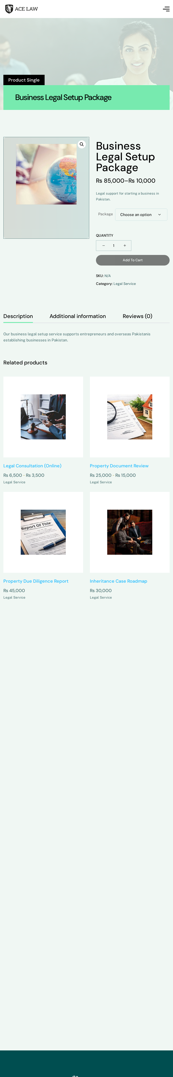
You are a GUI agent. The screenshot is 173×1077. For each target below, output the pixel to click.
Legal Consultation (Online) (32, 466)
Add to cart (133, 260)
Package (105, 214)
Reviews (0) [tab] (137, 316)
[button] (82, 144)
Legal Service (125, 283)
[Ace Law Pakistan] (30, 9)
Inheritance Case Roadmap (118, 581)
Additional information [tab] (78, 316)
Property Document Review (119, 466)
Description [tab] (18, 316)
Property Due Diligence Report (35, 581)
